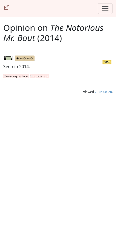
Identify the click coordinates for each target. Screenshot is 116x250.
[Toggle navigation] (105, 8)
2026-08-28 (103, 92)
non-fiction (40, 76)
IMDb (107, 62)
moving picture (17, 76)
